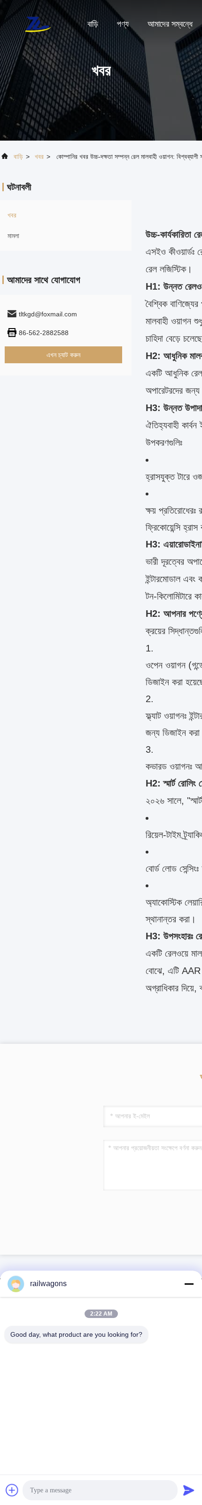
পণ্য (123, 24)
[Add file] (12, 1490)
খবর (39, 156)
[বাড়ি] (37, 23)
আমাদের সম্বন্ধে (170, 24)
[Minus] (188, 1283)
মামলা (13, 236)
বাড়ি (92, 24)
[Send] (188, 1490)
